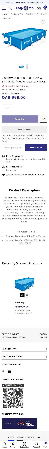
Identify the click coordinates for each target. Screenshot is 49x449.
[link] (4, 445)
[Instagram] (9, 372)
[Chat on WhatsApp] (46, 434)
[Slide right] (43, 39)
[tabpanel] (24, 293)
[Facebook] (3, 372)
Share (43, 20)
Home (5, 14)
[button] (10, 8)
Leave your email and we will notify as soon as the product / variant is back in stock (23, 138)
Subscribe (36, 147)
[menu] (4, 8)
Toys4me (19, 437)
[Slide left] (6, 39)
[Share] (43, 20)
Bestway (15, 93)
